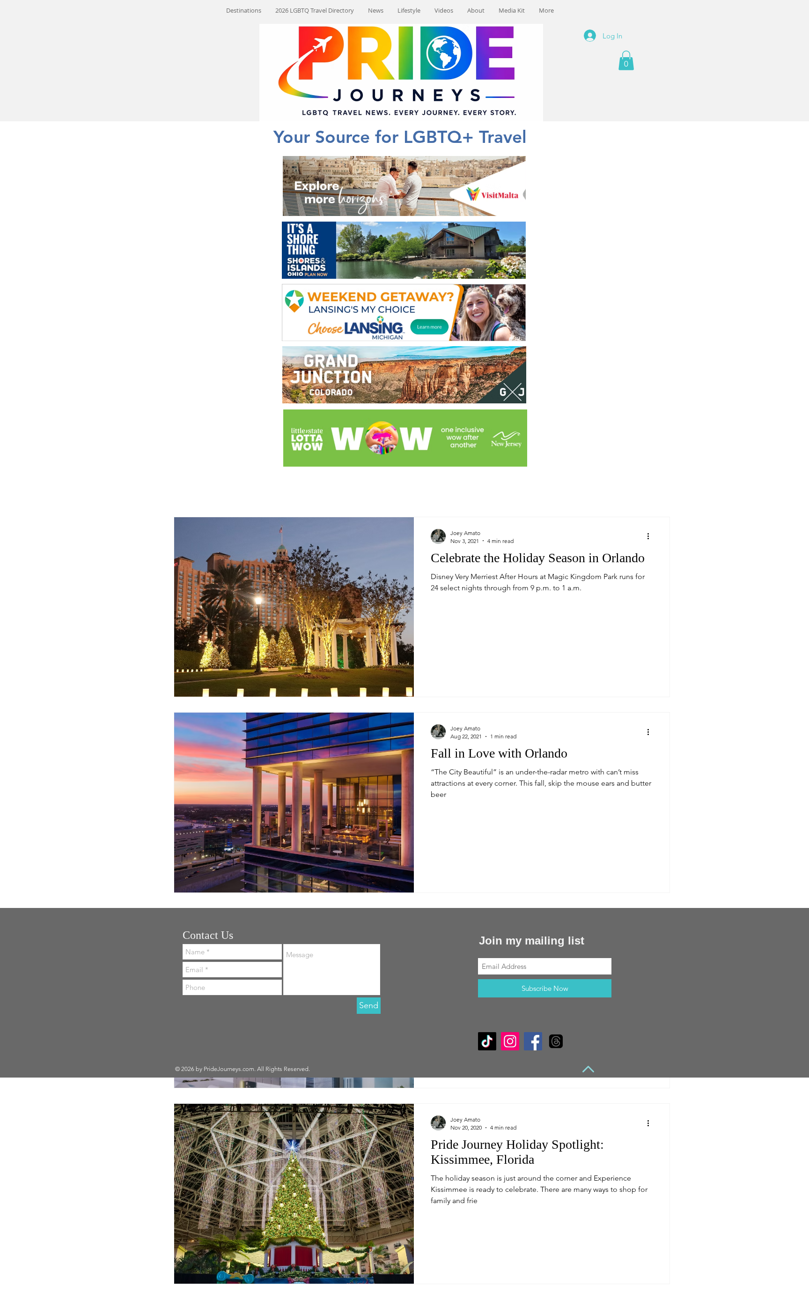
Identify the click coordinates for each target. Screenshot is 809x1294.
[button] (626, 60)
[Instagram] (510, 1041)
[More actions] (651, 536)
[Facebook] (533, 1041)
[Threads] (556, 1041)
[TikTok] (487, 1041)
